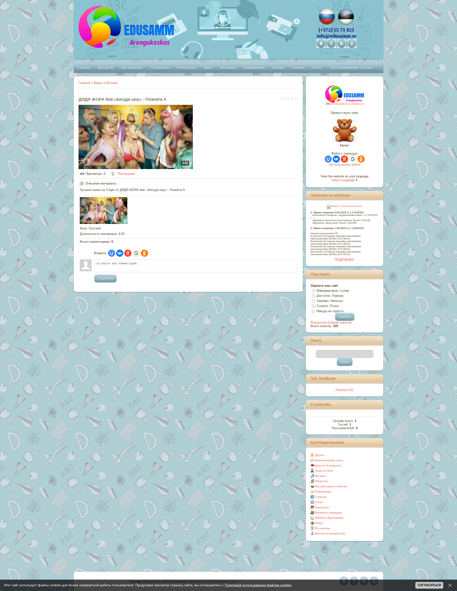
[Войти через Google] (136, 253)
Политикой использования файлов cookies (258, 585)
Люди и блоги (324, 470)
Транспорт (322, 507)
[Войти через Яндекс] (127, 253)
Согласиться (429, 585)
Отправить (105, 278)
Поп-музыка (126, 173)
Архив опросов (340, 322)
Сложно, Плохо (328, 306)
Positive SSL (345, 390)
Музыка (111, 83)
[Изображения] (103, 210)
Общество (321, 481)
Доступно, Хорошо (330, 295)
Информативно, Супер (333, 290)
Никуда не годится (330, 311)
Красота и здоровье (328, 465)
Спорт (319, 502)
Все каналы (322, 528)
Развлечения (323, 491)
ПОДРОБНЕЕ (344, 260)
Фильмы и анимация (328, 512)
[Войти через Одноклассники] (144, 253)
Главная (84, 83)
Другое (319, 455)
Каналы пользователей (330, 533)
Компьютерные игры (329, 460)
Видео (98, 83)
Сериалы (321, 497)
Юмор (319, 523)
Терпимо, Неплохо (330, 301)
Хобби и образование (329, 517)
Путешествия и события (331, 486)
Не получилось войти (344, 164)
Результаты (319, 322)
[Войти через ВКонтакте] (119, 253)
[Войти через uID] (111, 253)
